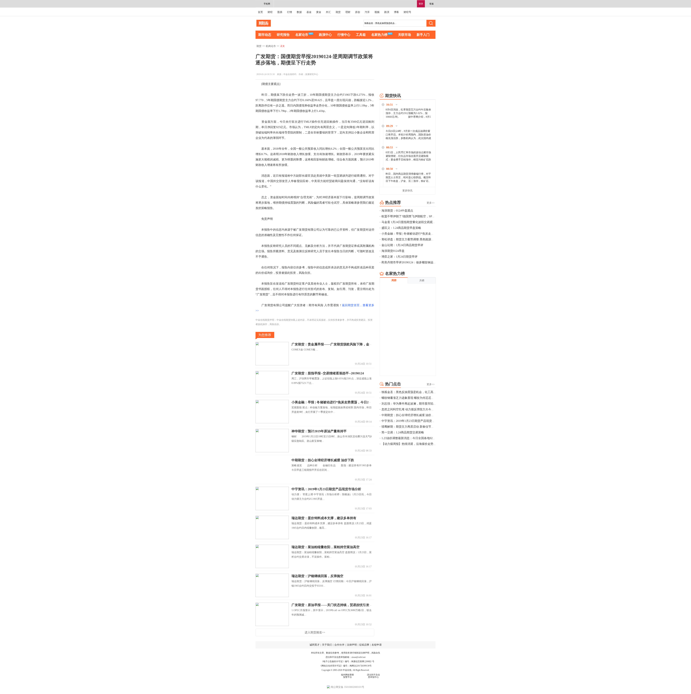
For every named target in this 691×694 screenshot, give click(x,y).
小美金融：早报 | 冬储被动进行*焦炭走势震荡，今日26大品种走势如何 (342, 402)
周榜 (393, 280)
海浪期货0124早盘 (393, 250)
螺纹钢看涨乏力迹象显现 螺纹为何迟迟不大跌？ (412, 397)
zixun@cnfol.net (358, 657)
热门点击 (393, 384)
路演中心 (325, 35)
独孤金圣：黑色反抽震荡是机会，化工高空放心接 (413, 392)
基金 (308, 12)
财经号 (407, 12)
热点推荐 (393, 202)
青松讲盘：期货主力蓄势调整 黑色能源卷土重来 (412, 239)
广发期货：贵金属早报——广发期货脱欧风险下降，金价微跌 (335, 344)
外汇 (328, 12)
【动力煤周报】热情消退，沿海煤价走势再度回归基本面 (417, 443)
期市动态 (264, 35)
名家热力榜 (379, 35)
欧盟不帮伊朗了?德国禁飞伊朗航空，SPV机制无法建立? (417, 216)
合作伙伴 (339, 644)
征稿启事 (364, 644)
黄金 (318, 12)
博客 (396, 12)
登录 (421, 4)
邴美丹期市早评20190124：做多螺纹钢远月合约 (411, 262)
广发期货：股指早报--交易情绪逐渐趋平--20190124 (328, 373)
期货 (338, 12)
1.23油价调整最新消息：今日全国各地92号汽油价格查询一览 (420, 438)
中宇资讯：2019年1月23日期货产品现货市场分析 (326, 489)
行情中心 (343, 35)
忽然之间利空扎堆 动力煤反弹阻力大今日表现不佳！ (414, 409)
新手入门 (423, 35)
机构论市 (271, 46)
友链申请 (377, 644)
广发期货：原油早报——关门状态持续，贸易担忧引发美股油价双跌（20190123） (350, 605)
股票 (279, 12)
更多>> (431, 202)
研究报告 (283, 35)
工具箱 (361, 35)
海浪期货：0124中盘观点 (397, 210)
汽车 (367, 12)
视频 (377, 12)
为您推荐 (264, 335)
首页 (260, 12)
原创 (357, 12)
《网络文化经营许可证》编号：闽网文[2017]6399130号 (345, 665)
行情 (289, 12)
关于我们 (327, 644)
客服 (431, 4)
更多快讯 (407, 190)
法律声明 (352, 644)
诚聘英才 (315, 644)
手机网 (267, 4)
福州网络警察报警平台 (347, 675)
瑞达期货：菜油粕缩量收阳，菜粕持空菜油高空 (329, 547)
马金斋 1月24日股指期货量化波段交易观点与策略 (415, 222)
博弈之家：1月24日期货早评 (399, 256)
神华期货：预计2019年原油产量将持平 (319, 431)
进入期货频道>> (315, 632)
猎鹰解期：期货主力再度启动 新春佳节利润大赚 (412, 426)
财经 (270, 12)
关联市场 (404, 35)
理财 (347, 12)
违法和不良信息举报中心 (373, 675)
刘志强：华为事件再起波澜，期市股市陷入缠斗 (411, 403)
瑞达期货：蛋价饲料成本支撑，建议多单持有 (324, 518)
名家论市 (301, 35)
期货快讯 (393, 95)
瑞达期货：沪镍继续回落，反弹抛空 (317, 576)
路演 (386, 12)
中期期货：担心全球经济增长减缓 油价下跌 (323, 460)
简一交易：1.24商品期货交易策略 (402, 432)
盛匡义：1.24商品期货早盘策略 (401, 227)
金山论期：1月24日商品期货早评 (402, 245)
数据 (299, 12)
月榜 (421, 280)
